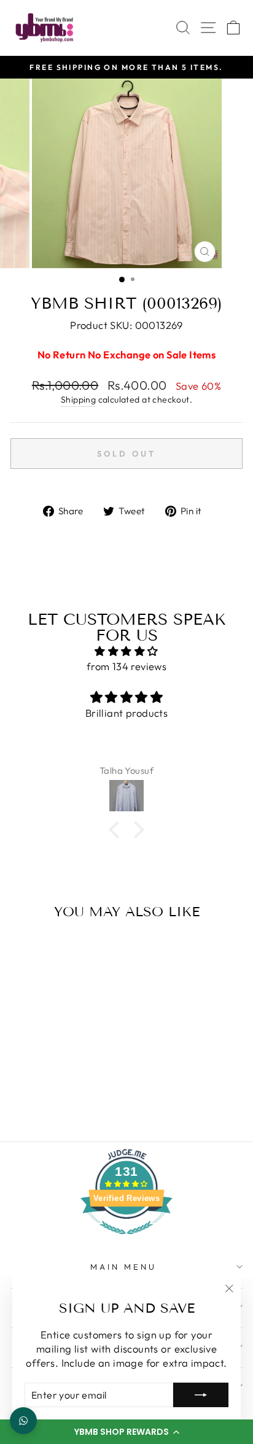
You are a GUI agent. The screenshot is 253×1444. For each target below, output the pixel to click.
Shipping (78, 399)
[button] (126, 1431)
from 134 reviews (127, 666)
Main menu (123, 1267)
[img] (126, 651)
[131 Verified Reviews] (126, 1240)
